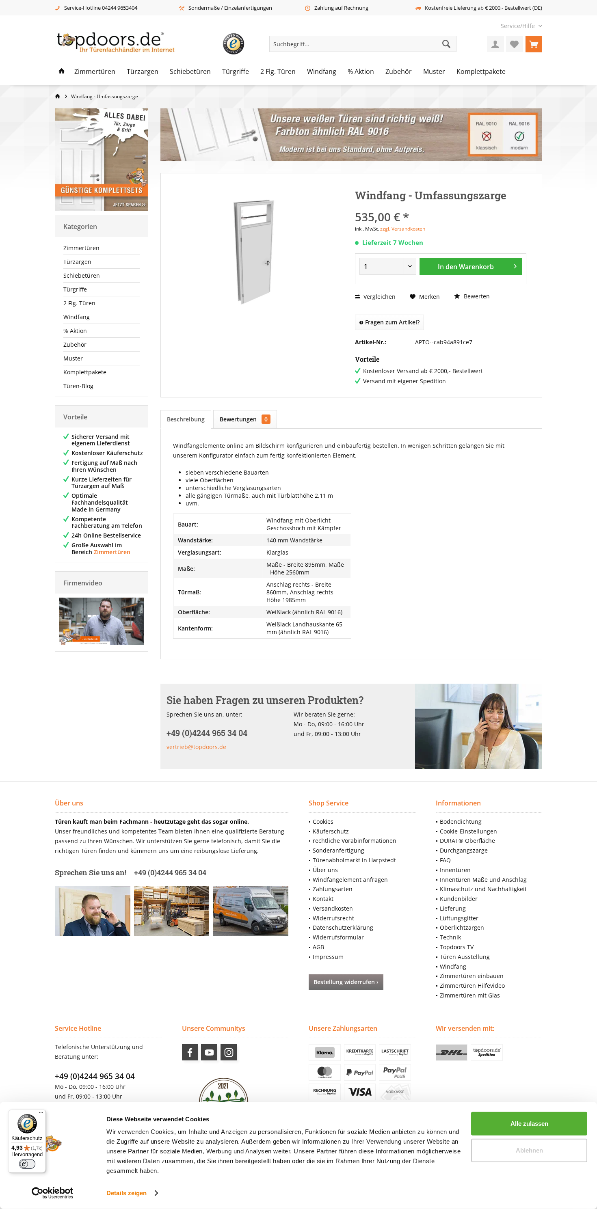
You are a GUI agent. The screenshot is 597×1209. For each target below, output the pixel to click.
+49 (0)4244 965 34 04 (95, 1076)
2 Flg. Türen (79, 303)
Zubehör (75, 344)
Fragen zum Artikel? (391, 322)
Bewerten (476, 296)
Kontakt (323, 898)
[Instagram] (229, 1052)
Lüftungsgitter (459, 918)
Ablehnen (529, 1149)
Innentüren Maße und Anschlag (483, 879)
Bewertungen (244, 419)
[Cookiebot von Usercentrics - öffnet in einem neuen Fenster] (52, 1193)
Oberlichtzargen (462, 927)
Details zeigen (126, 1193)
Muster (73, 358)
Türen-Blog (78, 386)
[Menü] (41, 1114)
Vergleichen (379, 296)
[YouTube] (209, 1052)
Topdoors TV (457, 947)
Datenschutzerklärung (343, 927)
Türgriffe (75, 289)
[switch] (27, 1164)
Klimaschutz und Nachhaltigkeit (483, 889)
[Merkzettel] (514, 44)
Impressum (328, 957)
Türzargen (77, 262)
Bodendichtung (461, 821)
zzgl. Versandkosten (402, 228)
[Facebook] (190, 1052)
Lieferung (453, 908)
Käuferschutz (331, 831)
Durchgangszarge (464, 850)
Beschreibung (186, 419)
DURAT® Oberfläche (467, 840)
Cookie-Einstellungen (468, 831)
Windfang (76, 317)
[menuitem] (518, 26)
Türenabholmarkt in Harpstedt (354, 860)
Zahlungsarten (333, 889)
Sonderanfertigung (338, 850)
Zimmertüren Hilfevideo (472, 985)
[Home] (62, 72)
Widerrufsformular (338, 937)
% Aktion (75, 331)
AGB (318, 947)
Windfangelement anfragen (350, 879)
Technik (450, 937)
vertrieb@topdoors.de (196, 747)
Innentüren (455, 870)
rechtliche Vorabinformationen (354, 840)
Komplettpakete (84, 372)
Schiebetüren (81, 275)
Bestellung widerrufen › (346, 982)
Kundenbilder (459, 898)
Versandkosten (333, 908)
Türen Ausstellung (465, 957)
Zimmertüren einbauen (472, 976)
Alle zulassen (529, 1123)
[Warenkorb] (533, 44)
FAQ (445, 860)
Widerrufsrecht (333, 918)
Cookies (323, 821)
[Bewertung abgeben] (440, 206)
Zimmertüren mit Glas (470, 995)
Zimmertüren (81, 248)
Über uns (325, 870)
